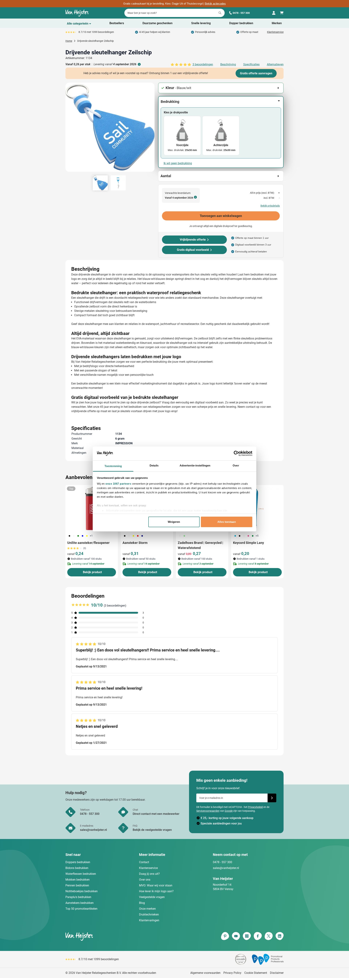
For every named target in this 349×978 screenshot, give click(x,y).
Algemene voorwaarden (205, 973)
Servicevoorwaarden (207, 810)
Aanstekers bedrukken (79, 903)
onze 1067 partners (118, 483)
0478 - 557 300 (241, 12)
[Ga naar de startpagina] (77, 13)
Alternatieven (275, 64)
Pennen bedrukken (77, 885)
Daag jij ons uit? (149, 874)
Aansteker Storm (135, 543)
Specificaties (251, 64)
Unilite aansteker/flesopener (88, 543)
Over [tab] (236, 465)
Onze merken (147, 908)
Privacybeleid (255, 807)
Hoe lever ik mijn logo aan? (156, 891)
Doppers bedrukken (77, 862)
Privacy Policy (232, 973)
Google (229, 810)
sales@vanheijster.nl (226, 868)
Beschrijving (228, 64)
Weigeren (174, 521)
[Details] (139, 64)
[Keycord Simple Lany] (257, 508)
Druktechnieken (149, 914)
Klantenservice (275, 32)
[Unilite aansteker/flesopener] (91, 508)
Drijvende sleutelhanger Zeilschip (95, 40)
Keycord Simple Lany (248, 543)
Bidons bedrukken (76, 868)
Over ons (144, 879)
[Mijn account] (274, 13)
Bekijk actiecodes (215, 3)
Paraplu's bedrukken (78, 897)
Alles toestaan (226, 521)
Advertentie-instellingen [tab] (195, 465)
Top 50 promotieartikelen (81, 908)
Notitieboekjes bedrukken (81, 891)
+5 (257, 535)
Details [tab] (154, 465)
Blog (142, 903)
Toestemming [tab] (113, 466)
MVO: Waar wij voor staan (155, 885)
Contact (144, 862)
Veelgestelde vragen (152, 897)
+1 (91, 535)
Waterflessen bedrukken (80, 874)
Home (68, 40)
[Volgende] (151, 128)
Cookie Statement (255, 973)
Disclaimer (277, 973)
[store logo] (119, 936)
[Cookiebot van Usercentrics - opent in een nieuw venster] (236, 453)
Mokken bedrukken (77, 879)
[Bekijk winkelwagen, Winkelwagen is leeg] (282, 13)
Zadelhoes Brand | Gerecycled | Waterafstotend (200, 545)
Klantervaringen (149, 920)
